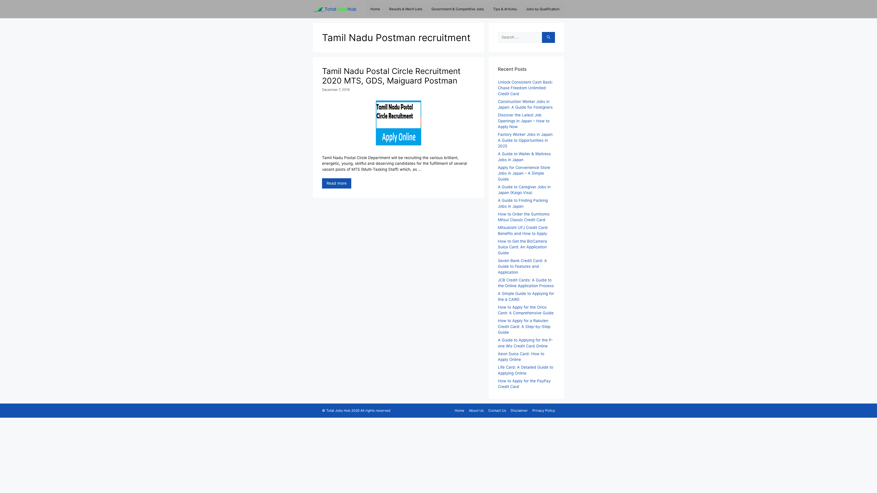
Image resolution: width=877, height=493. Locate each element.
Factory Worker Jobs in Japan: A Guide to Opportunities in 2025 (525, 140)
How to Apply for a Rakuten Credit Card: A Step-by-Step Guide (524, 326)
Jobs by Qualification (543, 9)
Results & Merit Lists (405, 9)
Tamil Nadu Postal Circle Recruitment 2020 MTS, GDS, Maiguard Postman (391, 75)
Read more (337, 183)
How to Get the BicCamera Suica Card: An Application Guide (522, 247)
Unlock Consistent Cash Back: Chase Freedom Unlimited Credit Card (525, 88)
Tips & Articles (505, 9)
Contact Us (497, 410)
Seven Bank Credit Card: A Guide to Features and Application (522, 266)
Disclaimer (519, 410)
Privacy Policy (543, 410)
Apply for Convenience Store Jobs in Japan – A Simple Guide (524, 173)
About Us (476, 410)
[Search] (548, 37)
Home (375, 9)
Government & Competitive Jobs (457, 9)
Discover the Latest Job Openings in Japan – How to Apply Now (523, 121)
